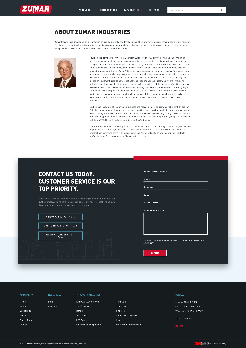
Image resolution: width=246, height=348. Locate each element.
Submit (155, 253)
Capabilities (131, 10)
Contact (154, 10)
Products (85, 10)
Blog (50, 302)
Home (23, 302)
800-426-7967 (195, 311)
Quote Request (27, 320)
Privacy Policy (220, 344)
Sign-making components (88, 325)
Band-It (79, 311)
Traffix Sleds (82, 306)
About (23, 316)
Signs (118, 320)
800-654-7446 (193, 307)
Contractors (108, 10)
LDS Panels (81, 320)
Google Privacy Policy (185, 240)
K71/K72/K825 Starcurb (88, 302)
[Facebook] (176, 326)
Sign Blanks (121, 306)
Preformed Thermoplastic (128, 325)
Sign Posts (121, 311)
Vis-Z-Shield (82, 316)
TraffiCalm (121, 302)
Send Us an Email (183, 319)
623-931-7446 (190, 302)
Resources (53, 306)
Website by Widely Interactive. (75, 344)
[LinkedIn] (181, 326)
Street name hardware (127, 316)
